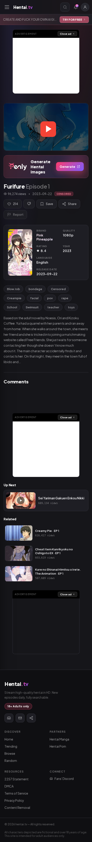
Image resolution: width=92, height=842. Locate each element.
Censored (58, 289)
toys (71, 307)
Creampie (14, 298)
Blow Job (13, 289)
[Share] (31, 718)
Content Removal (17, 807)
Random (10, 761)
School (12, 307)
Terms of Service (16, 793)
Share (72, 204)
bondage (35, 289)
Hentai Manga (59, 739)
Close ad (65, 33)
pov (50, 298)
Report (18, 214)
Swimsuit (32, 307)
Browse (9, 753)
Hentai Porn (58, 746)
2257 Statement (16, 779)
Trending (10, 746)
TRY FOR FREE (72, 19)
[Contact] (20, 718)
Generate (67, 167)
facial (34, 298)
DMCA (9, 786)
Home (8, 739)
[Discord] (8, 718)
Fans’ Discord (64, 779)
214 (15, 204)
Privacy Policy (14, 800)
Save (49, 204)
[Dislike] (29, 203)
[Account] (85, 7)
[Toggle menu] (7, 7)
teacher (53, 307)
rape (64, 298)
